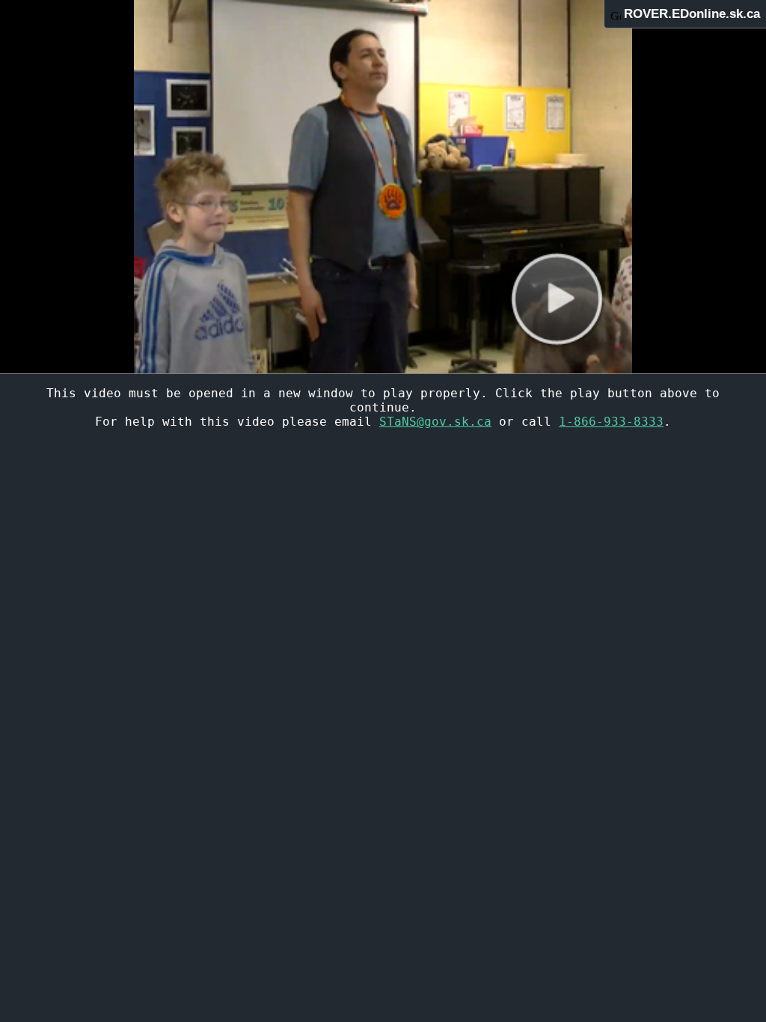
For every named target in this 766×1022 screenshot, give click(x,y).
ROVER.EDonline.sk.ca (692, 13)
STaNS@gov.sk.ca (435, 421)
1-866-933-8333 (611, 421)
